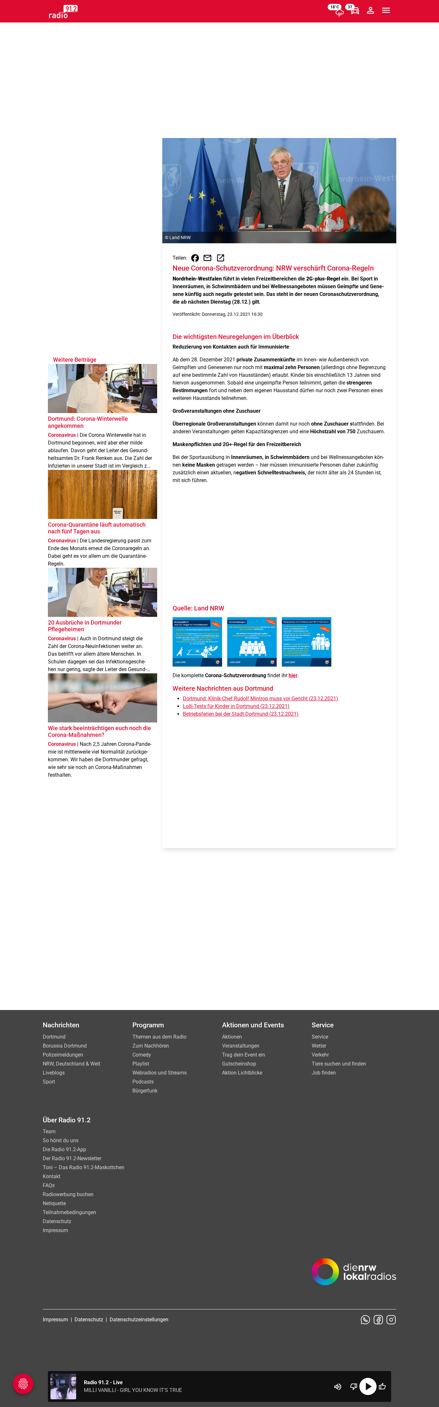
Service (320, 1037)
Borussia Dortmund (65, 1046)
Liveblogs (54, 1073)
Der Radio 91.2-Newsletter (72, 1158)
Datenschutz (57, 1221)
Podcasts (143, 1082)
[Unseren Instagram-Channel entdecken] (391, 1320)
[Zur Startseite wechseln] (63, 12)
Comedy (141, 1055)
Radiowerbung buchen (68, 1194)
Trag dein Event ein (243, 1055)
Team (49, 1131)
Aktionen (232, 1037)
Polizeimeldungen (63, 1055)
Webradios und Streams (159, 1073)
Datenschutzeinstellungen (139, 1319)
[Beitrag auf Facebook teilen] (195, 258)
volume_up (337, 1386)
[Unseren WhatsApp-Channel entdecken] (365, 1320)
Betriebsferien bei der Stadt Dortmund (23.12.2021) (241, 714)
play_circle (368, 1386)
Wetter (319, 1046)
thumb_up (382, 1386)
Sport (49, 1082)
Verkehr (320, 1055)
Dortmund (54, 1037)
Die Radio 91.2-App (64, 1149)
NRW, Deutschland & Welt (71, 1064)
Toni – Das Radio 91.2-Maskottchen (83, 1167)
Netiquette (54, 1203)
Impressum (55, 1230)
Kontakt (51, 1176)
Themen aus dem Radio (159, 1037)
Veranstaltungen (240, 1046)
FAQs (49, 1185)
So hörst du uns (60, 1140)
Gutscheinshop (239, 1064)
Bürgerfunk (144, 1091)
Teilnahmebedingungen (69, 1212)
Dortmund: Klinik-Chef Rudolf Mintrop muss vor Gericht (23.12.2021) (260, 698)
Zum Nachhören (150, 1046)
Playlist (140, 1064)
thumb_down (354, 1386)
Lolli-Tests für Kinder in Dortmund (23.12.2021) (236, 706)
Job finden (324, 1073)
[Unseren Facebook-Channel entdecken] (378, 1320)
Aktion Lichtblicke (242, 1073)
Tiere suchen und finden (339, 1064)
